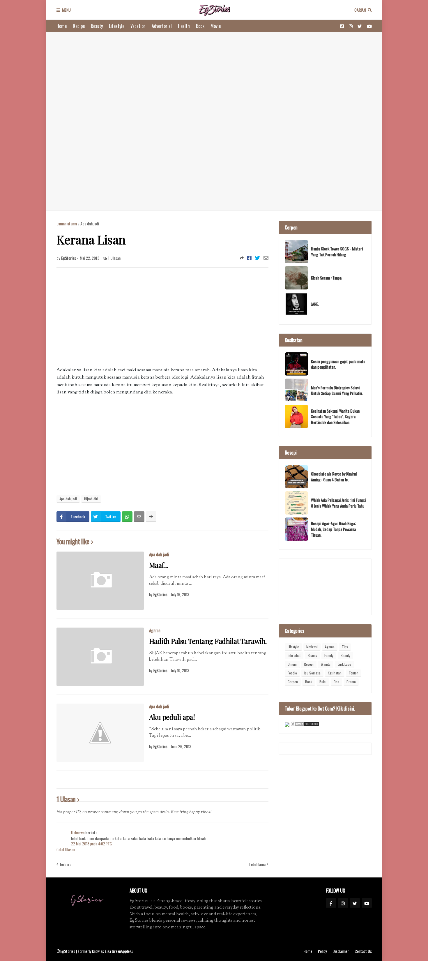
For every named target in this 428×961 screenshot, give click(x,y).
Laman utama (66, 224)
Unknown (77, 832)
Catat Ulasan (65, 849)
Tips (345, 646)
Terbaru (65, 864)
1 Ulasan (114, 258)
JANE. (315, 304)
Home (61, 25)
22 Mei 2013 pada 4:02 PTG (91, 844)
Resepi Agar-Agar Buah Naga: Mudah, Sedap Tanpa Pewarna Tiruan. (333, 529)
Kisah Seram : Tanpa (326, 278)
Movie (216, 25)
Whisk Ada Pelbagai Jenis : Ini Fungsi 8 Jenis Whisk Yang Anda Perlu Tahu (338, 502)
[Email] (265, 257)
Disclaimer (341, 951)
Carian (360, 10)
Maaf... (158, 565)
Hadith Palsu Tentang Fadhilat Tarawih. (208, 641)
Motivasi (312, 646)
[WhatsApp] (127, 516)
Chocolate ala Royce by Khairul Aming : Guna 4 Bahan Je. (334, 476)
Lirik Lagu (344, 664)
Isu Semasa (312, 672)
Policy (322, 951)
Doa (336, 681)
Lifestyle (116, 25)
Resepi (309, 664)
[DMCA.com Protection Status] (304, 725)
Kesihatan (335, 672)
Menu (66, 10)
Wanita (325, 664)
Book (200, 25)
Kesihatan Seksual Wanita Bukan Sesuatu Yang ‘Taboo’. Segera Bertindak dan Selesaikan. (335, 416)
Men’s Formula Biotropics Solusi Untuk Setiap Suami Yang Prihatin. (337, 390)
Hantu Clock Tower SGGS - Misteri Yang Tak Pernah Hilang (337, 251)
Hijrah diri (91, 498)
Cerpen (293, 681)
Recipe (79, 25)
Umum (292, 664)
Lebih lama (257, 864)
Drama (351, 681)
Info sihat (294, 655)
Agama (154, 630)
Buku (322, 681)
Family (328, 655)
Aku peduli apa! (172, 717)
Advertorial (162, 25)
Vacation (138, 25)
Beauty (97, 25)
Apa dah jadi (89, 224)
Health (184, 25)
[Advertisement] (214, 121)
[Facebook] (249, 257)
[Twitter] (257, 257)
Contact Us (363, 951)
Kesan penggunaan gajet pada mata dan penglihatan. (338, 364)
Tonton (353, 672)
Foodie (292, 672)
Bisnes (312, 655)
